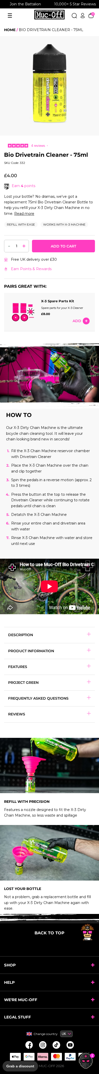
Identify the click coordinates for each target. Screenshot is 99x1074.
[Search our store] (74, 15)
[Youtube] (70, 1045)
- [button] (9, 246)
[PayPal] (70, 1056)
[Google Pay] (29, 1056)
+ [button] (24, 246)
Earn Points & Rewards (31, 269)
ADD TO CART (63, 246)
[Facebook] (29, 1045)
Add (77, 321)
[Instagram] (43, 1045)
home (9, 30)
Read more (24, 213)
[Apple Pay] (15, 1056)
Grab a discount (20, 1066)
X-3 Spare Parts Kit (57, 301)
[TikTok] (56, 1045)
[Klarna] (43, 1056)
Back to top (49, 933)
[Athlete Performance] (56, 1056)
